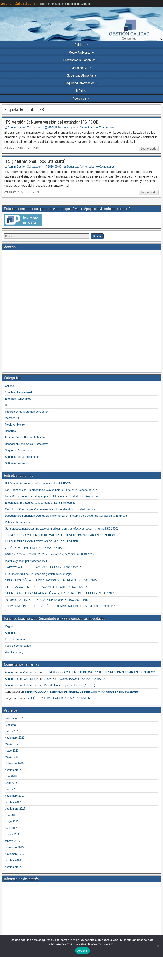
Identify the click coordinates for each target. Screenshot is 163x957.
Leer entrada (148, 148)
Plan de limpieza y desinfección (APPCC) (69, 685)
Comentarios (106, 127)
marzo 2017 (12, 834)
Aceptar (82, 950)
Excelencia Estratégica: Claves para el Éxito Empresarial (40, 502)
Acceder (10, 632)
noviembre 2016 (14, 854)
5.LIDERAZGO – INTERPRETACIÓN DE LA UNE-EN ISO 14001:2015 (48, 586)
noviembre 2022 (14, 737)
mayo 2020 (11, 750)
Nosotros (10, 431)
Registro (10, 626)
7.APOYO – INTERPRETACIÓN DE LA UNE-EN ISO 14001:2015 (45, 567)
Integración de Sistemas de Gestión (27, 411)
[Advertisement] (81, 281)
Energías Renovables (18, 398)
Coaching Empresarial (18, 392)
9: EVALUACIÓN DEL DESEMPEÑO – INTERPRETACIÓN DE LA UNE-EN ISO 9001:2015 (61, 606)
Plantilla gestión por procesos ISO (26, 561)
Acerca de (79, 98)
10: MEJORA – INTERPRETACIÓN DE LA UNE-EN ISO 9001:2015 (46, 599)
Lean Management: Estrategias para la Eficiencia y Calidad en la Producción (52, 496)
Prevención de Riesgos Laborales (25, 437)
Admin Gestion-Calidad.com (25, 127)
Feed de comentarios (18, 645)
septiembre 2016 (15, 866)
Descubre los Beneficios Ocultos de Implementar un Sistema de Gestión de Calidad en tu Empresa (66, 515)
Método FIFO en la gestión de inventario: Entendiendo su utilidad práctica (50, 509)
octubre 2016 (13, 860)
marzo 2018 (12, 789)
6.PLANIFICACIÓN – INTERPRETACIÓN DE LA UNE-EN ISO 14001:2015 (51, 580)
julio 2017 (11, 815)
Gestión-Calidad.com (18, 3)
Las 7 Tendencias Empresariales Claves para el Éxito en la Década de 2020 (51, 489)
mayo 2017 (11, 821)
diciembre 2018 (14, 763)
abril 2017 (11, 828)
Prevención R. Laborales (79, 60)
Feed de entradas (15, 639)
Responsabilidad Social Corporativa (26, 443)
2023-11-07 (54, 127)
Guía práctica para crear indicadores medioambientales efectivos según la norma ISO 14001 (61, 528)
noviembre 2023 (14, 718)
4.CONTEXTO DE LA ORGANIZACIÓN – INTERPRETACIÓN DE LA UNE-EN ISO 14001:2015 (63, 593)
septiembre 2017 (15, 808)
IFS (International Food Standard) (35, 161)
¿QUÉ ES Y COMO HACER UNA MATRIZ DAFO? (36, 548)
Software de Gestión (17, 463)
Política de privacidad (18, 522)
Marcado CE (79, 68)
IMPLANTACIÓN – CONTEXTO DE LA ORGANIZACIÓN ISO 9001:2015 (49, 554)
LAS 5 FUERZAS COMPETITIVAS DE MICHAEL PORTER (41, 541)
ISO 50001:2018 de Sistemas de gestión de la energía (38, 574)
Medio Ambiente (79, 52)
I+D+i (79, 91)
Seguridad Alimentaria (81, 76)
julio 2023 (11, 724)
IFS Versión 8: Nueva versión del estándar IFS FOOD (51, 122)
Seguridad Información (79, 83)
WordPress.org (14, 652)
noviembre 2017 (14, 795)
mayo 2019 (11, 757)
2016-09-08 (54, 166)
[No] (158, 946)
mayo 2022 (11, 744)
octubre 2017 (13, 802)
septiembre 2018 (15, 769)
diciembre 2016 (14, 847)
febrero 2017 (12, 841)
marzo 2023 (12, 731)
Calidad (79, 45)
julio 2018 (11, 776)
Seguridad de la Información (22, 456)
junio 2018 (11, 782)
